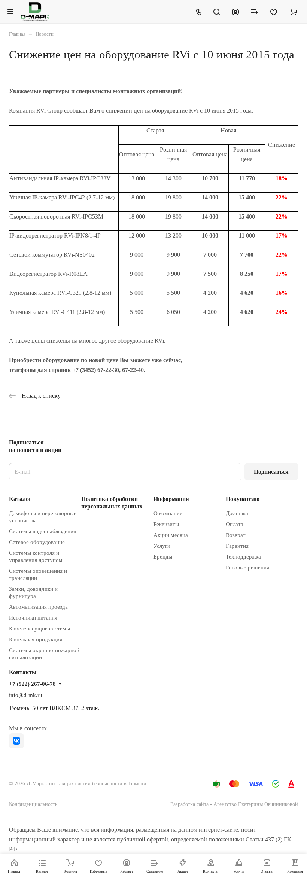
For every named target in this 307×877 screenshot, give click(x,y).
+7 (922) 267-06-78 (32, 684)
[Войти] (235, 11)
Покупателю (242, 499)
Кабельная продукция (35, 639)
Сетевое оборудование (37, 542)
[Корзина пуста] (293, 11)
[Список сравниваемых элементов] (254, 11)
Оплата (234, 524)
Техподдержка (243, 557)
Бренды (163, 557)
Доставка (237, 513)
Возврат (236, 535)
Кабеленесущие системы (39, 629)
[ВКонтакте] (16, 740)
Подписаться (271, 471)
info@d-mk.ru (25, 695)
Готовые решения (247, 568)
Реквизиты (166, 524)
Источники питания (33, 618)
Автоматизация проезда (38, 607)
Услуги (162, 546)
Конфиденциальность (33, 804)
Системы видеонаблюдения (42, 531)
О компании (168, 513)
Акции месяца (171, 535)
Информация (171, 499)
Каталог (20, 499)
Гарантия (237, 546)
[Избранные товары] (273, 11)
